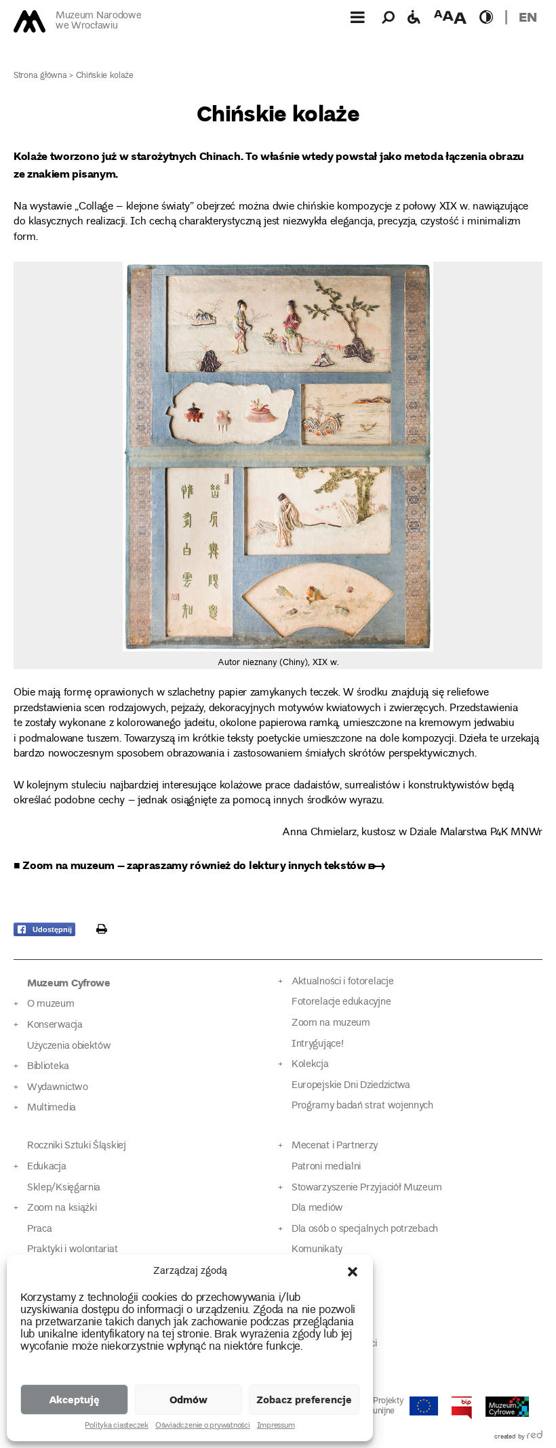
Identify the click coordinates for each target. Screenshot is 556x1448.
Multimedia (51, 1108)
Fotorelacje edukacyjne (341, 1002)
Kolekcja (310, 1064)
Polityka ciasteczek (116, 1426)
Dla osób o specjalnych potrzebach (365, 1229)
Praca (39, 1229)
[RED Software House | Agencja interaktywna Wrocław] (534, 1437)
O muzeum (51, 1004)
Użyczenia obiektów (69, 1046)
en (528, 16)
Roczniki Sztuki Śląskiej (76, 1146)
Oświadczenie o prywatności (202, 1426)
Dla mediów (317, 1208)
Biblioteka (48, 1066)
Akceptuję (74, 1399)
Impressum (276, 1426)
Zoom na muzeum (331, 1023)
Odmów (188, 1399)
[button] (352, 1272)
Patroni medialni (326, 1167)
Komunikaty (317, 1249)
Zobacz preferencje (304, 1399)
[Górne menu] (357, 17)
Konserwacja (55, 1025)
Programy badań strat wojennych (362, 1106)
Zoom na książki (61, 1208)
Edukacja (46, 1167)
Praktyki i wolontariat (72, 1249)
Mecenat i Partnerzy (335, 1146)
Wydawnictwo (57, 1087)
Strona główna (40, 76)
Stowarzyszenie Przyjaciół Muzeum (366, 1188)
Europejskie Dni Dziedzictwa (351, 1085)
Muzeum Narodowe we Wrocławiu (98, 21)
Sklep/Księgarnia (63, 1188)
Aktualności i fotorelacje (342, 981)
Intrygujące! (317, 1044)
